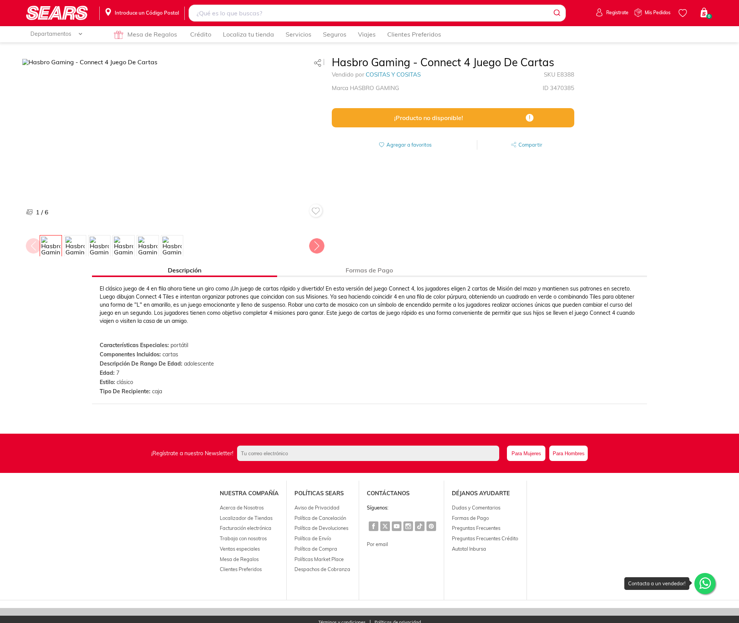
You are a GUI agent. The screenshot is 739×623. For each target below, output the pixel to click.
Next (316, 244)
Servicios (298, 34)
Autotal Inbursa (469, 549)
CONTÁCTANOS (388, 493)
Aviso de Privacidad (316, 507)
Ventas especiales (240, 549)
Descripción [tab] (184, 270)
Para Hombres (569, 453)
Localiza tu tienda (248, 34)
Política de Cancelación (320, 518)
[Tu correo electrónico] (370, 453)
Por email (377, 544)
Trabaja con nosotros (243, 538)
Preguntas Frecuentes (476, 528)
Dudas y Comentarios (476, 507)
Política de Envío (312, 538)
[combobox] (377, 13)
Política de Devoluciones (321, 528)
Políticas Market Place (319, 559)
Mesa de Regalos (152, 34)
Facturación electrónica (245, 528)
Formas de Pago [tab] (369, 270)
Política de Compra (315, 549)
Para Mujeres (526, 453)
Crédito (200, 34)
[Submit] (556, 13)
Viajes (367, 34)
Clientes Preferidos (414, 34)
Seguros (334, 34)
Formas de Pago (470, 518)
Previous (33, 244)
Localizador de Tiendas (246, 518)
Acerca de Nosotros (242, 507)
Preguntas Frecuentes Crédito (485, 538)
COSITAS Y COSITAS (393, 74)
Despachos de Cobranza (322, 569)
